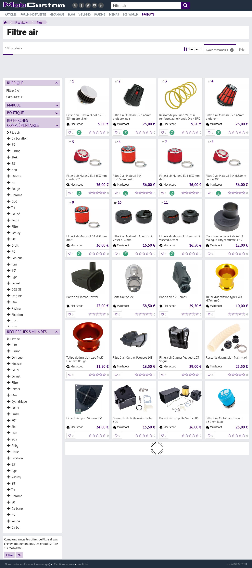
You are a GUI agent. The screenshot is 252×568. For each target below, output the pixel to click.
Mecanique (57, 14)
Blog (71, 14)
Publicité (83, 564)
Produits (148, 14)
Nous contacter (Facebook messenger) (27, 564)
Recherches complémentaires (23, 123)
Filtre (9, 555)
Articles (11, 14)
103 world (130, 14)
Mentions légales (64, 564)
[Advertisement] (126, 64)
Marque (14, 105)
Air (19, 555)
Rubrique (15, 82)
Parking (99, 14)
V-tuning (84, 14)
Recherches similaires (27, 331)
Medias (114, 14)
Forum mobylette (33, 14)
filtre (40, 22)
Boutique (15, 112)
